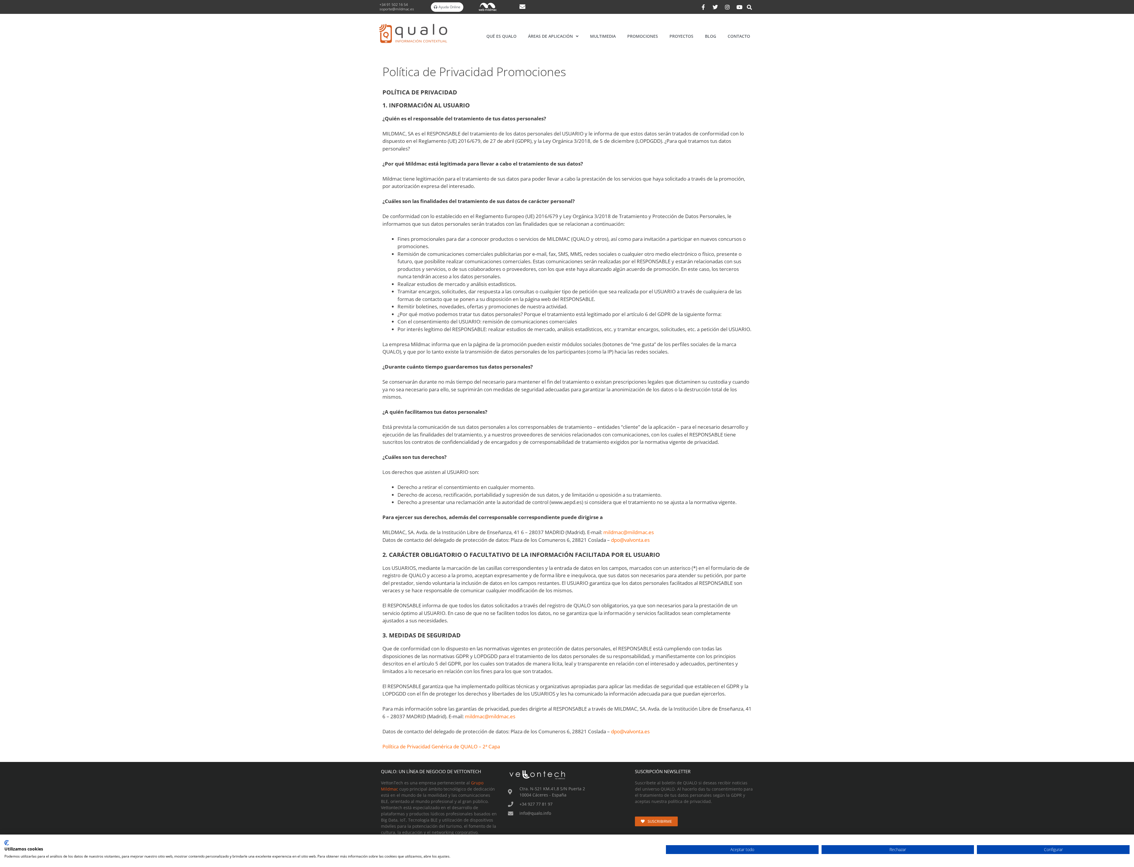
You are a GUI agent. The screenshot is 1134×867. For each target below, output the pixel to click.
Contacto (739, 36)
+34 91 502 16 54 (394, 4)
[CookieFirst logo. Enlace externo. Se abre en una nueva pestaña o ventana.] (6, 842)
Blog (710, 36)
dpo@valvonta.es (630, 539)
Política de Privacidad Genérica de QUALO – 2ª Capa (441, 746)
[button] (749, 7)
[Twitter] (715, 7)
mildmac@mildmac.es (628, 532)
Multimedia (603, 36)
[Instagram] (727, 7)
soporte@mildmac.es (396, 9)
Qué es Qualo (501, 36)
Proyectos (681, 36)
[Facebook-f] (703, 7)
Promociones (642, 36)
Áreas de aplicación (550, 36)
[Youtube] (739, 7)
